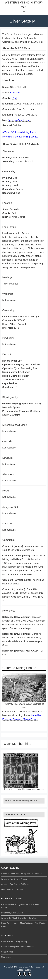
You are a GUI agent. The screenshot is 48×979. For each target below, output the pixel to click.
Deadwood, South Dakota (12, 913)
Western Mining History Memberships (17, 947)
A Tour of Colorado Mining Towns (19, 132)
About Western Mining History (14, 941)
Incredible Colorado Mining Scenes (20, 136)
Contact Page (7, 952)
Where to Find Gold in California (15, 884)
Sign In (24, 7)
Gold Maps (6, 957)
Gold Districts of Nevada (12, 889)
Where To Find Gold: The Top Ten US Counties (21, 874)
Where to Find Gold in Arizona (14, 879)
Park (14, 98)
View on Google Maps (20, 120)
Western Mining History (24, 2)
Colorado (15, 92)
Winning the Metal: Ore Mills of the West (18, 918)
